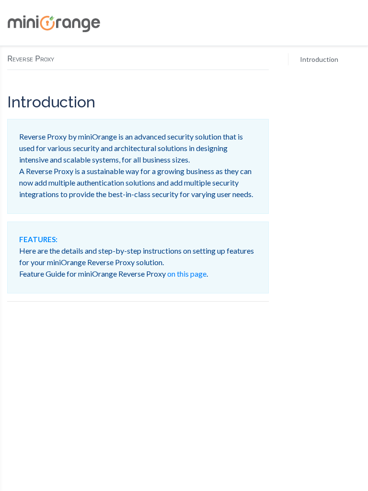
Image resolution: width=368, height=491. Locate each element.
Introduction (319, 59)
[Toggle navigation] (353, 23)
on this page (187, 273)
